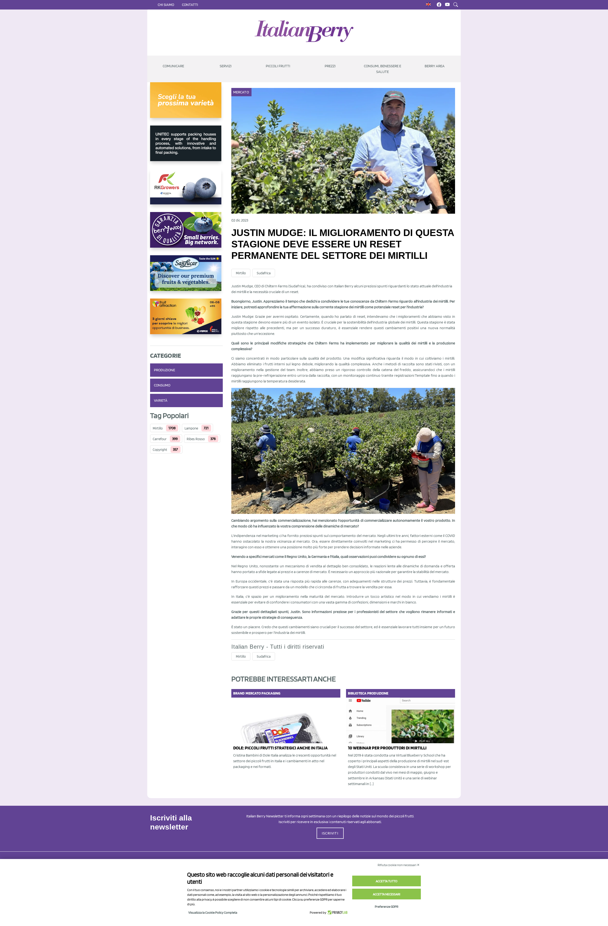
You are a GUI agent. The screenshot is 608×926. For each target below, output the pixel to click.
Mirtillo (158, 428)
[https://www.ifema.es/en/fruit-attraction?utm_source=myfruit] (186, 320)
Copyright (160, 450)
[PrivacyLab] (336, 912)
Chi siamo (166, 4)
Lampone (191, 428)
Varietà (160, 400)
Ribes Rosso (196, 439)
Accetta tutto (386, 881)
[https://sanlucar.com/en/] (186, 277)
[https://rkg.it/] (186, 190)
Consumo (162, 385)
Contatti (190, 4)
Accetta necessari (386, 894)
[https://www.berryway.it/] (186, 233)
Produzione (164, 370)
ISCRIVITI (330, 833)
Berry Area (435, 66)
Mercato (241, 92)
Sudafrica (264, 273)
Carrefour (159, 439)
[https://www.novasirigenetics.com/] (186, 103)
